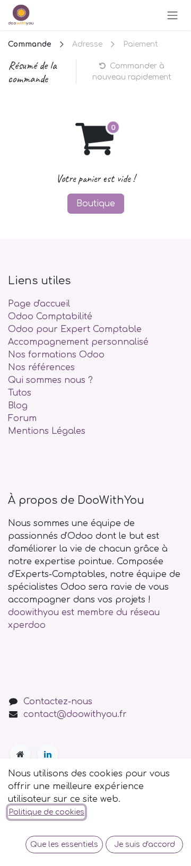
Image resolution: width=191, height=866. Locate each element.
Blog (18, 405)
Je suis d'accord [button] (144, 844)
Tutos (19, 393)
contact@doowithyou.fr (75, 714)
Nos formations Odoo (56, 355)
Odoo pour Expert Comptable (75, 329)
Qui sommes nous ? (50, 380)
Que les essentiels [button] (64, 844)
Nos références (41, 367)
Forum (22, 418)
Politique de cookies (46, 812)
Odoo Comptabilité (50, 316)
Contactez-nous (57, 701)
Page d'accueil (39, 304)
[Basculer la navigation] (172, 15)
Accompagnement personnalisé (78, 342)
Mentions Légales (46, 431)
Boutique (95, 203)
